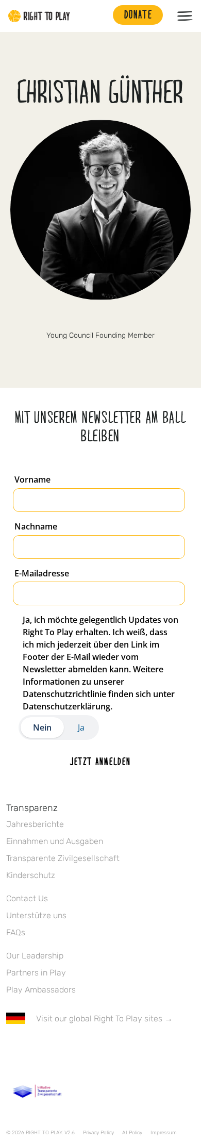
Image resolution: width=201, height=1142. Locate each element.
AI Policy (132, 1133)
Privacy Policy (98, 1133)
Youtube (98, 1048)
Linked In (100, 318)
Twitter (33, 1048)
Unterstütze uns (36, 915)
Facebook (12, 1048)
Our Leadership (34, 956)
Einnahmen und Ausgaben (54, 841)
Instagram (55, 1048)
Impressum (163, 1133)
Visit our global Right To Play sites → (104, 1018)
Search (100, 16)
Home (39, 16)
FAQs (15, 932)
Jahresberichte (35, 824)
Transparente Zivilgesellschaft (63, 858)
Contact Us (27, 898)
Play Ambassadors (41, 990)
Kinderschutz (30, 875)
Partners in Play (36, 973)
